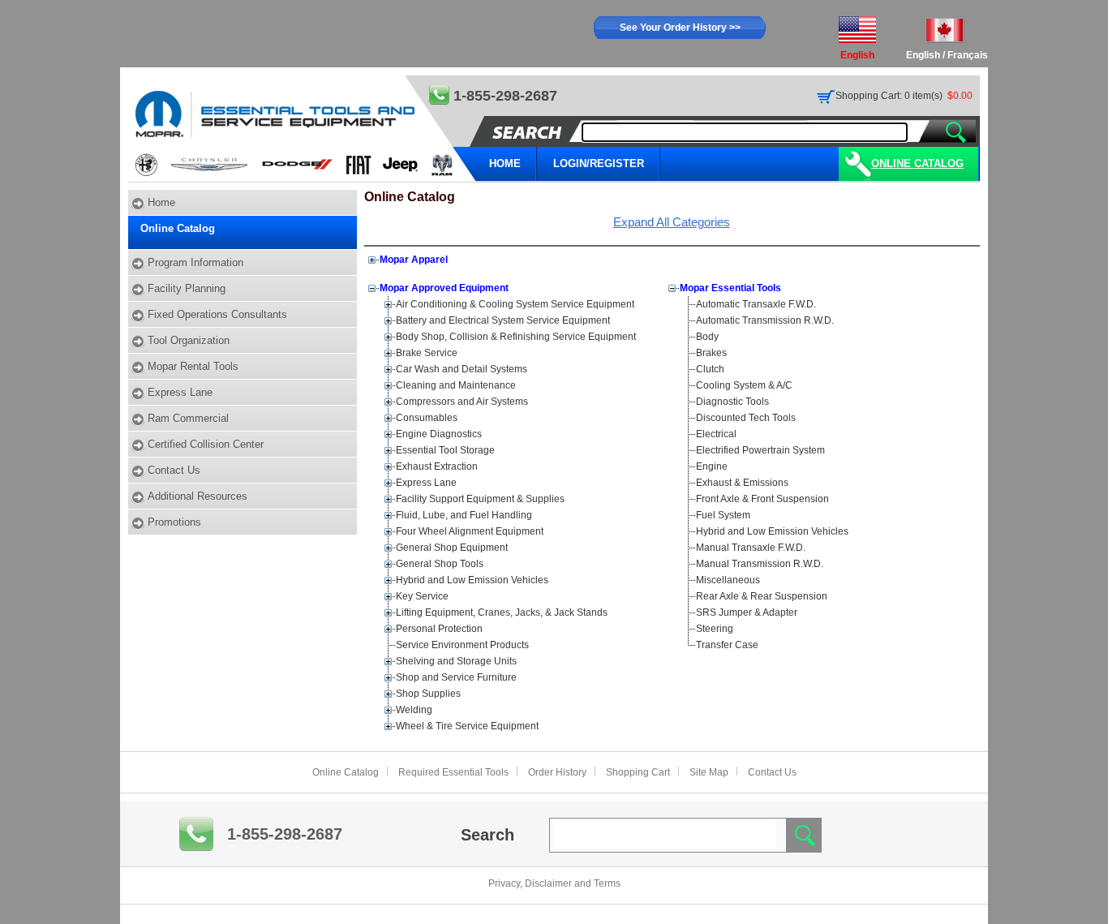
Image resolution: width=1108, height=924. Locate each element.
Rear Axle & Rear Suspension (761, 596)
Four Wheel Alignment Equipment (469, 531)
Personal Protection (439, 628)
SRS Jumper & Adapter (746, 612)
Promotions (174, 522)
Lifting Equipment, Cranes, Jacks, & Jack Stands (502, 612)
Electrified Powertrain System (760, 450)
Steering (714, 628)
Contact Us (174, 470)
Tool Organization (189, 340)
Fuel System (723, 515)
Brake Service (426, 353)
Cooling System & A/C (744, 385)
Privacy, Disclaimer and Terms (554, 883)
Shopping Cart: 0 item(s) (889, 95)
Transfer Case (727, 645)
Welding (414, 710)
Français (967, 55)
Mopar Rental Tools (193, 366)
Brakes (711, 353)
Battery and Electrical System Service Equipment (503, 320)
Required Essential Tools (453, 772)
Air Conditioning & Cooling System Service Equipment (515, 304)
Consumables (426, 417)
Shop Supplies (428, 693)
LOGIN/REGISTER (598, 163)
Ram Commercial (188, 418)
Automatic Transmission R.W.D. (765, 320)
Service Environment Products (462, 645)
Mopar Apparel (414, 259)
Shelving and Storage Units (456, 661)
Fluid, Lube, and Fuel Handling (464, 515)
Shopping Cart (638, 772)
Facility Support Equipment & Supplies (480, 499)
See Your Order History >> (680, 27)
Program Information (195, 262)
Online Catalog (917, 163)
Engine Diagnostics (439, 434)
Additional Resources (197, 496)
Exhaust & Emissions (742, 482)
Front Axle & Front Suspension (762, 499)
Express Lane (180, 392)
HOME (505, 163)
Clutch (710, 369)
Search (487, 835)
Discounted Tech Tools (746, 417)
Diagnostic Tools (732, 401)
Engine (712, 466)
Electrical (716, 434)
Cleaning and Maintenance (456, 385)
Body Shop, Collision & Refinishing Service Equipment (516, 336)
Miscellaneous (728, 580)
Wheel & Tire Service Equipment (467, 726)
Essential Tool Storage (445, 450)
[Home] (303, 128)
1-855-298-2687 (284, 834)
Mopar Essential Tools (730, 288)
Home (161, 202)
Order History (557, 772)
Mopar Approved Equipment (444, 288)
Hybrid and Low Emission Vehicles (472, 580)
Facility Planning (186, 288)
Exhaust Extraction (437, 466)
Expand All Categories (671, 222)
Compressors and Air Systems (462, 401)
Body (707, 336)
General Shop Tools (439, 563)
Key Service (422, 596)
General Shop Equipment (452, 547)
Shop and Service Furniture (456, 677)
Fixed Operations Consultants (217, 314)
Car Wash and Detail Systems (461, 369)
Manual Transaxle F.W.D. (750, 547)
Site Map (708, 772)
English (923, 55)
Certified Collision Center (206, 444)
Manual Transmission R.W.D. (759, 563)
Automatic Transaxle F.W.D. (756, 304)
